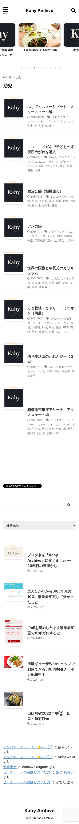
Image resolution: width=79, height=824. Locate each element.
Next (75, 41)
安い (48, 165)
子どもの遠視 (35, 165)
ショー (58, 322)
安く (55, 165)
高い (59, 331)
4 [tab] (34, 68)
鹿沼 (54, 205)
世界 (44, 282)
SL (52, 196)
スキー (41, 424)
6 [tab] (43, 68)
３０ (66, 331)
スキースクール (46, 121)
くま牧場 (66, 318)
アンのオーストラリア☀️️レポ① (27, 747)
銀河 (57, 433)
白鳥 (66, 201)
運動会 (43, 287)
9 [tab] (55, 68)
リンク (67, 424)
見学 (70, 428)
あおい (55, 318)
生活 (57, 371)
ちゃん (31, 371)
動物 (44, 327)
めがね (53, 157)
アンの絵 (34, 226)
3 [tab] (30, 68)
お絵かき (54, 231)
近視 (37, 170)
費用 (51, 125)
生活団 (66, 371)
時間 (66, 327)
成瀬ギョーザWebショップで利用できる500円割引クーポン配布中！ (51, 669)
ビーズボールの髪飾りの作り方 (26, 772)
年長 (51, 282)
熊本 (34, 331)
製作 (71, 240)
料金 (44, 125)
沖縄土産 (10, 767)
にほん (55, 278)
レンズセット (63, 161)
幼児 (37, 125)
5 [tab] (38, 68)
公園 (34, 201)
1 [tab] (22, 68)
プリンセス (39, 236)
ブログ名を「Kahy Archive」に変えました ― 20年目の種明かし (49, 560)
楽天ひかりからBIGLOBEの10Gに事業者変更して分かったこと (50, 596)
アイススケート (60, 420)
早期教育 (40, 240)
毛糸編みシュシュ (44, 50)
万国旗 (36, 282)
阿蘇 (51, 331)
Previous (4, 41)
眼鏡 (69, 165)
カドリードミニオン (39, 322)
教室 (30, 240)
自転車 (46, 205)
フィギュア (54, 424)
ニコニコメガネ (44, 161)
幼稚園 (68, 236)
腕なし (63, 240)
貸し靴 (41, 433)
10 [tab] (60, 68)
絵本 (34, 287)
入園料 (36, 327)
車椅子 (43, 331)
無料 (59, 201)
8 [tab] (51, 68)
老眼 (30, 170)
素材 (50, 240)
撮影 (59, 327)
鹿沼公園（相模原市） (45, 191)
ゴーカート (62, 196)
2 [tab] (26, 68)
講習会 (31, 433)
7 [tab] (47, 68)
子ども (43, 201)
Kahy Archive (39, 10)
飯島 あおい (65, 772)
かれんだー (66, 366)
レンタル (63, 121)
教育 (66, 282)
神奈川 (36, 205)
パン (66, 322)
